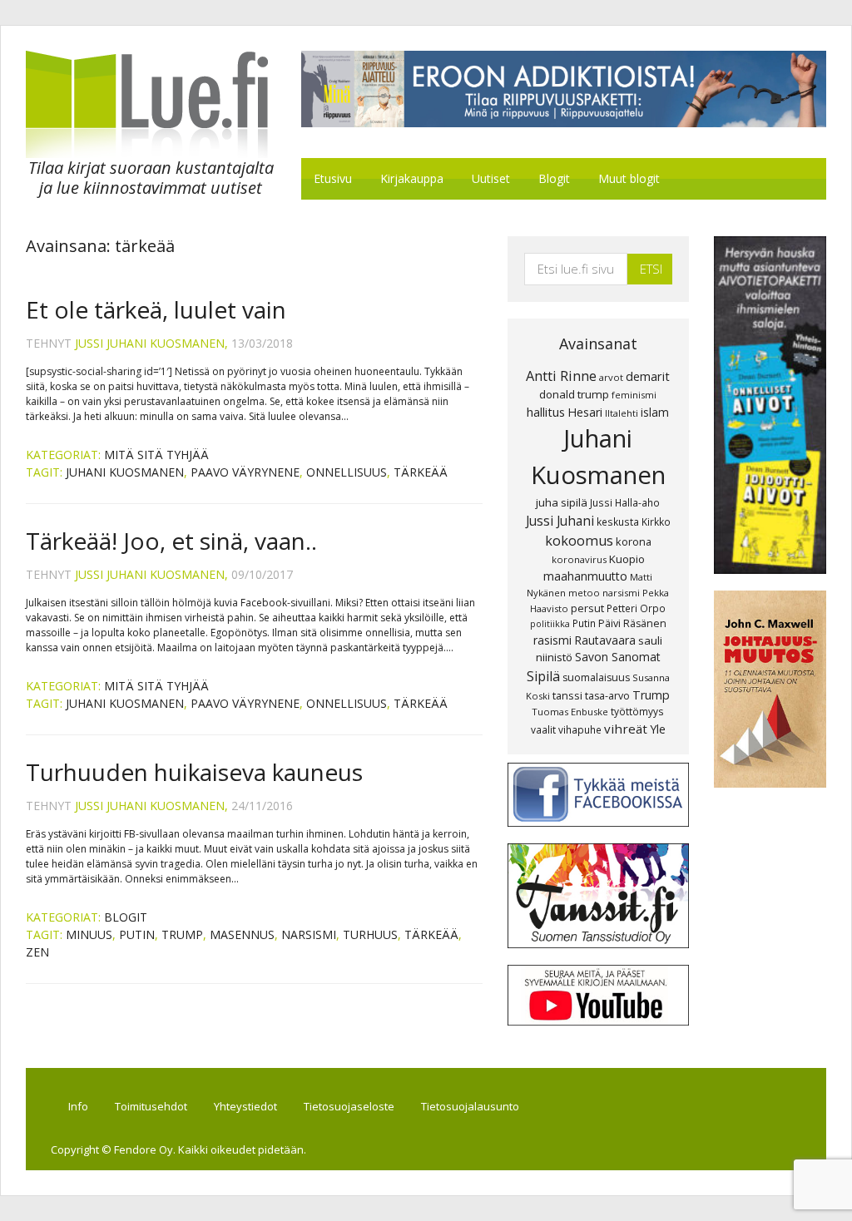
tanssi (567, 695)
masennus (242, 934)
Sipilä (543, 676)
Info (78, 1106)
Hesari (584, 412)
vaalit (543, 729)
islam (655, 412)
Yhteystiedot (245, 1106)
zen (37, 952)
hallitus (546, 411)
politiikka (550, 624)
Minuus (89, 934)
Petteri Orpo (636, 608)
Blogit (125, 917)
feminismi (634, 394)
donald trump (574, 394)
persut (587, 608)
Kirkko (656, 521)
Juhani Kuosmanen (125, 472)
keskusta (618, 521)
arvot (611, 377)
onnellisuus (346, 472)
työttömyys (637, 711)
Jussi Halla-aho (625, 502)
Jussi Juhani (560, 521)
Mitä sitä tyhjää (156, 454)
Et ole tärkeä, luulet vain (156, 309)
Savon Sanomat (618, 657)
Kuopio (627, 558)
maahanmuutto (585, 576)
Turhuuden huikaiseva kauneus (194, 772)
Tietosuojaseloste (349, 1106)
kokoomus (579, 540)
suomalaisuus (596, 677)
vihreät (625, 728)
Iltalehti (621, 413)
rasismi (552, 640)
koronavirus (579, 559)
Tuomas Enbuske (570, 711)
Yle (658, 729)
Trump (182, 934)
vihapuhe (580, 729)
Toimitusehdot (151, 1106)
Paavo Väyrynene (245, 472)
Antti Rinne (561, 376)
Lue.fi (184, 104)
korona (633, 541)
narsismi (308, 934)
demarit (648, 376)
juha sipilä (561, 502)
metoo (584, 592)
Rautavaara (605, 640)
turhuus (370, 934)
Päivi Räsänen (632, 623)
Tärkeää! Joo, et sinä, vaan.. (171, 540)
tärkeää (421, 472)
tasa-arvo (607, 696)
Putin (137, 934)
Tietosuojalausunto (470, 1106)
